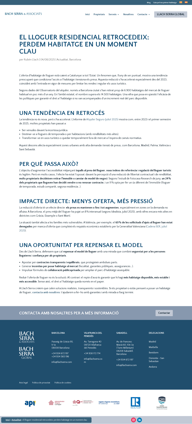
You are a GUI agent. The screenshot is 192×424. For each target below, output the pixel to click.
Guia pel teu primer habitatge (165, 3)
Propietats (99, 14)
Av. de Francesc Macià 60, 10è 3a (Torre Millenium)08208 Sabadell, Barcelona (125, 347)
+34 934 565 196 (60, 356)
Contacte (142, 14)
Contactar (164, 313)
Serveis (112, 14)
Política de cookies (63, 383)
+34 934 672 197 (60, 353)
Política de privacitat (41, 383)
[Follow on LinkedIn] (139, 420)
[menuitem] (180, 3)
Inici (87, 14)
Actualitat (16, 420)
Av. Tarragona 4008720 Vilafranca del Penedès (92, 344)
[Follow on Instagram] (133, 420)
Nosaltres (128, 14)
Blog (149, 3)
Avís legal (23, 383)
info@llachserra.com (62, 362)
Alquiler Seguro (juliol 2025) (102, 119)
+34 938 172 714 (92, 353)
